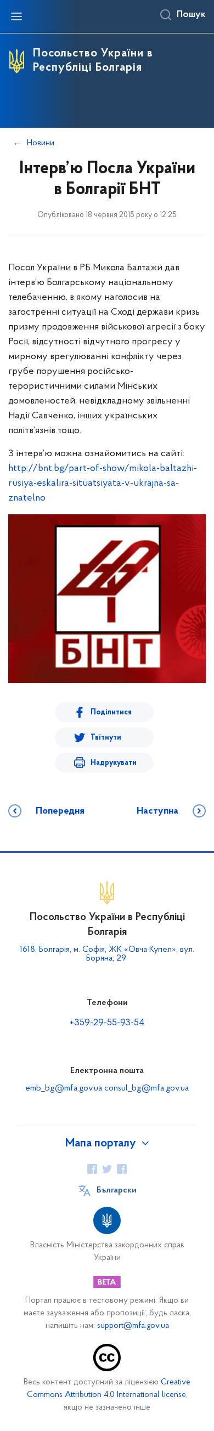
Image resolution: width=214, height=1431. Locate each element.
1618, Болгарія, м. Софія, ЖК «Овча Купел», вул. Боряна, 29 (107, 954)
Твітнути (106, 738)
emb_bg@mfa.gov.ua (63, 1088)
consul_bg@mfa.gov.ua (146, 1088)
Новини (40, 143)
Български (117, 1190)
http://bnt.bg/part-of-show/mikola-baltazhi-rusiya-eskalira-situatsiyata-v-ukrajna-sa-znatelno (102, 483)
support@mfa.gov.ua (133, 1326)
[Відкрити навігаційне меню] (16, 16)
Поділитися (111, 712)
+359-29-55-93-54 (107, 1023)
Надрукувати (114, 763)
